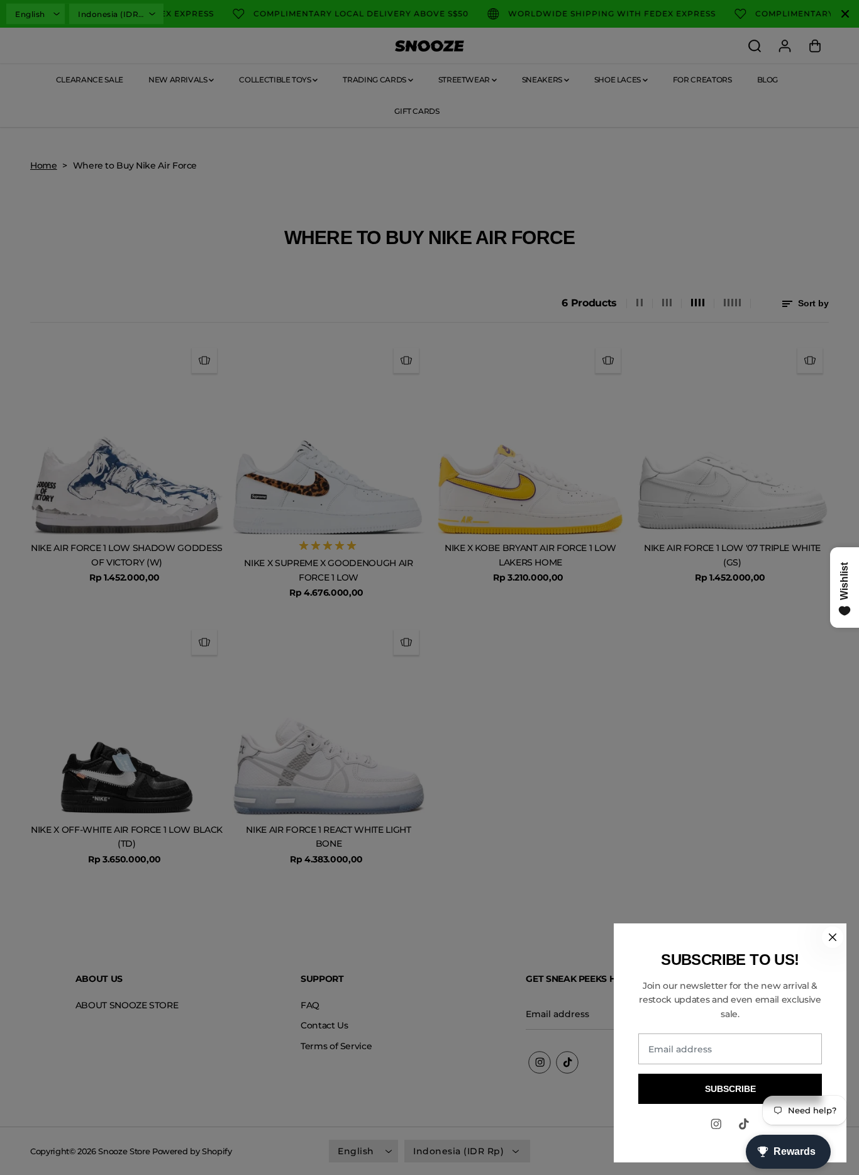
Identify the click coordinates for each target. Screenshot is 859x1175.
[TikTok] (744, 1124)
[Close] (832, 937)
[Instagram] (716, 1124)
